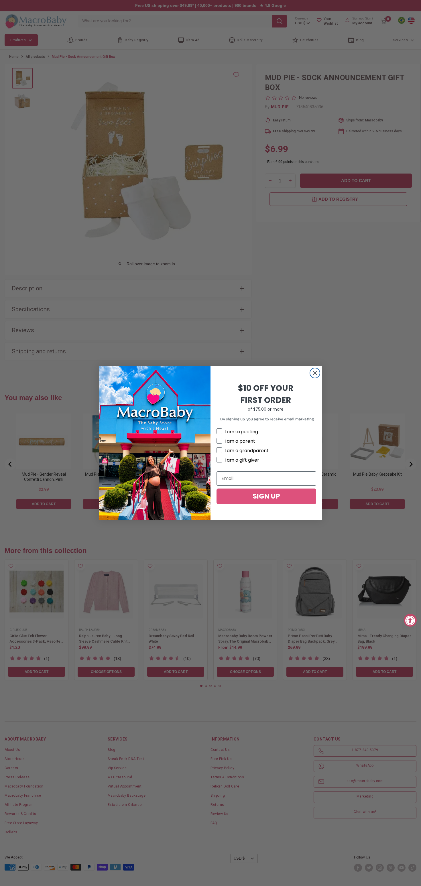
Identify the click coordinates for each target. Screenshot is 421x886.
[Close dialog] (315, 373)
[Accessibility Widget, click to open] (410, 620)
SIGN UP (266, 496)
